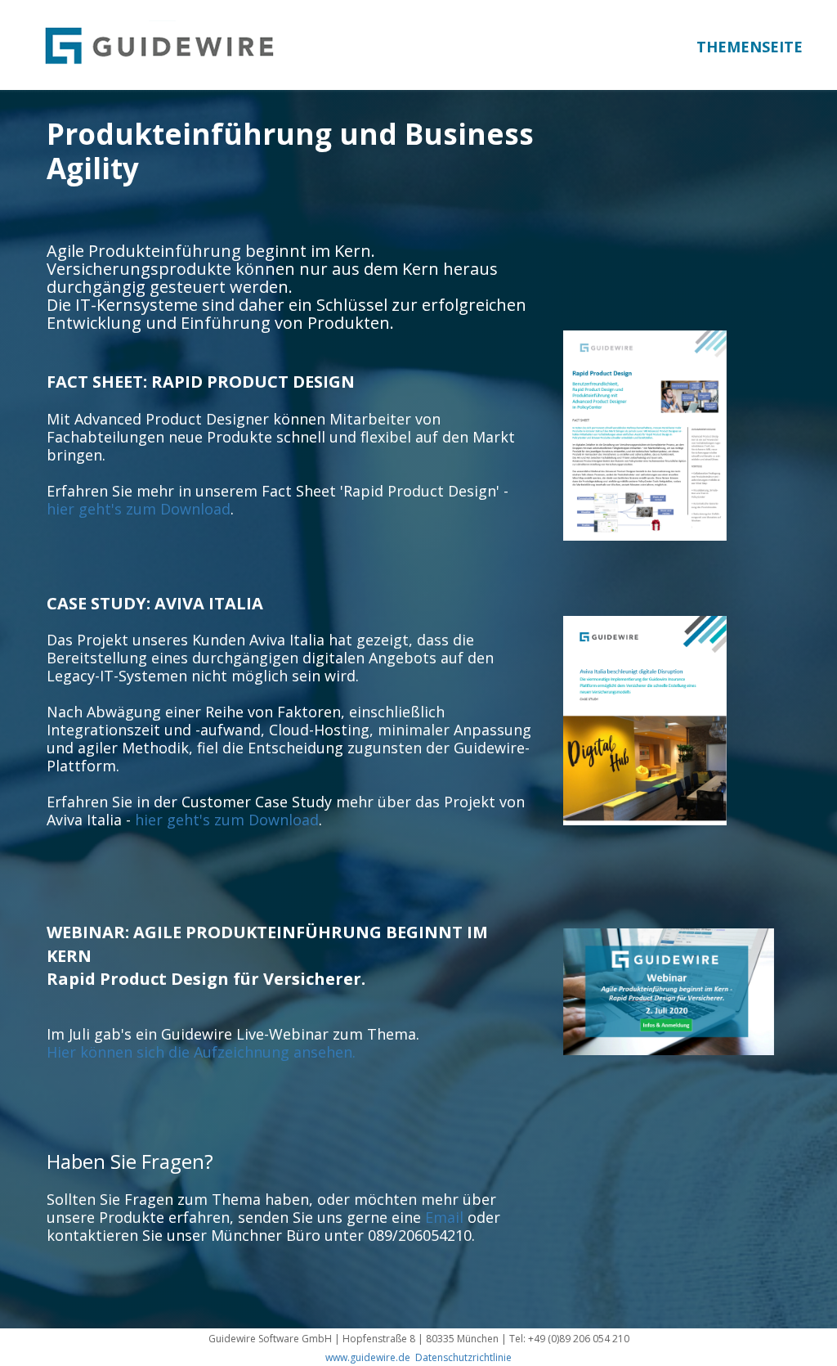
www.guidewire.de (367, 1357)
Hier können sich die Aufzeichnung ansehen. (201, 1052)
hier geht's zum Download (139, 509)
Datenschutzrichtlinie (463, 1357)
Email (444, 1217)
